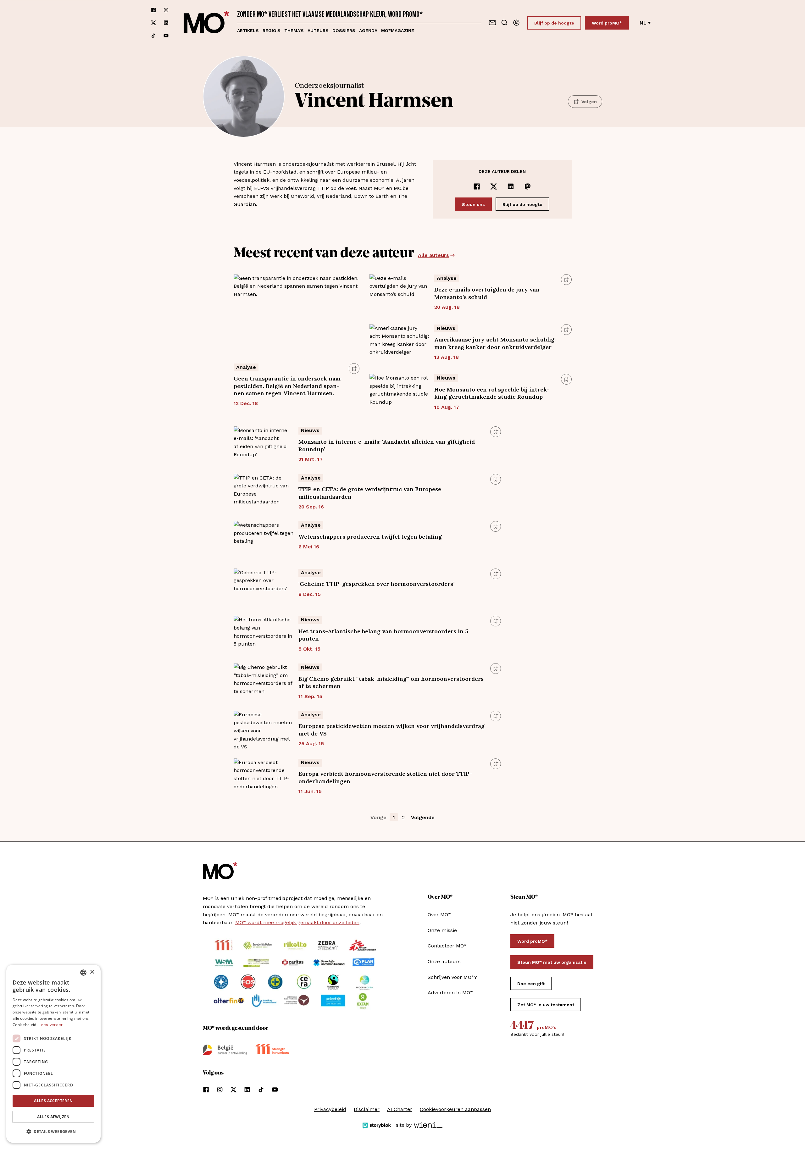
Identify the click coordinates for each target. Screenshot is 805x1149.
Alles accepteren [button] (53, 1100)
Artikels (248, 30)
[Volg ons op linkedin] (166, 22)
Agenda (368, 30)
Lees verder (50, 1025)
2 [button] (403, 817)
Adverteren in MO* (450, 993)
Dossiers (343, 30)
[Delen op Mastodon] (527, 186)
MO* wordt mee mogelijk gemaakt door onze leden (297, 922)
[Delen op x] (493, 186)
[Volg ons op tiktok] (153, 35)
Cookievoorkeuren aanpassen (455, 1109)
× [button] (92, 972)
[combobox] (83, 972)
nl (643, 23)
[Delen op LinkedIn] (510, 186)
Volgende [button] (423, 817)
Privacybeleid (330, 1109)
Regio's (271, 30)
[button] (53, 1131)
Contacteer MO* (447, 946)
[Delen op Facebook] (476, 186)
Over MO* (439, 915)
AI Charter (399, 1109)
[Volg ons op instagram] (166, 10)
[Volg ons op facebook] (153, 10)
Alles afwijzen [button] (53, 1116)
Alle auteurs (433, 255)
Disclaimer (367, 1109)
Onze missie (442, 930)
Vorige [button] (378, 817)
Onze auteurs (444, 961)
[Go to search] (504, 22)
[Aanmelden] (516, 22)
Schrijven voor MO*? (452, 977)
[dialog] (53, 1054)
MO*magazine (397, 30)
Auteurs (318, 30)
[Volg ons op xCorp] (153, 22)
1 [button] (394, 817)
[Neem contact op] (492, 22)
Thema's (294, 30)
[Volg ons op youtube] (166, 35)
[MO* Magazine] (207, 23)
